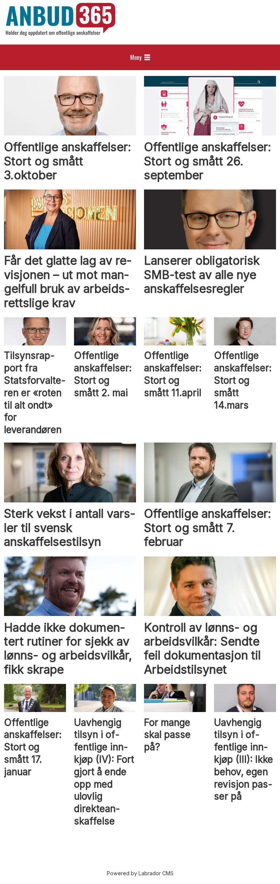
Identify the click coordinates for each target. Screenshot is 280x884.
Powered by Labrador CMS (140, 873)
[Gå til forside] (60, 19)
